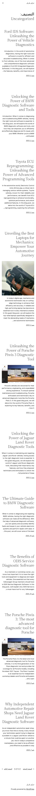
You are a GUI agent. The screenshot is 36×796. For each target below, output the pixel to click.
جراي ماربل (30, 3)
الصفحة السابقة (28, 769)
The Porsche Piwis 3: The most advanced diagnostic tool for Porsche (19, 623)
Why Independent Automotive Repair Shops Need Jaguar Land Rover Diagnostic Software (18, 713)
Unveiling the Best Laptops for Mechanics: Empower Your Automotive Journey (19, 244)
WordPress (30, 789)
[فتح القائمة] (3, 3)
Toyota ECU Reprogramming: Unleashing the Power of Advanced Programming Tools (18, 170)
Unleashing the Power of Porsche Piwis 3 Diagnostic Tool (19, 352)
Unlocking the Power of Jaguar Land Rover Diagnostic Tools (21, 440)
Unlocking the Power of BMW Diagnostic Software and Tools (18, 103)
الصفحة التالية (7, 769)
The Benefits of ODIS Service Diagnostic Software (18, 561)
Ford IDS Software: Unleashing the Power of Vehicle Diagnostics (19, 38)
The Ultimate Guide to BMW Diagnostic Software (18, 502)
